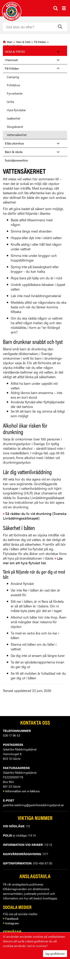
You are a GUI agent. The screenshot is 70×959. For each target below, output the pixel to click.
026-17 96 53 (11, 735)
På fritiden (40, 42)
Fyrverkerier (15, 93)
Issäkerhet (13, 118)
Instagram (12, 923)
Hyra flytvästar (16, 110)
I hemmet (11, 60)
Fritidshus (13, 85)
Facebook (11, 918)
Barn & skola (13, 152)
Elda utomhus (14, 143)
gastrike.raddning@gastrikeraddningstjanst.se (33, 805)
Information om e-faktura (22, 791)
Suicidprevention (16, 160)
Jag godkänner (55, 953)
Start (9, 42)
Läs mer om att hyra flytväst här (33, 560)
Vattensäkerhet (17, 134)
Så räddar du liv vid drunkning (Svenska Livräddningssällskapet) (34, 516)
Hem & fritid (23, 42)
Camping (13, 77)
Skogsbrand (15, 126)
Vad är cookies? (37, 946)
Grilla (10, 101)
